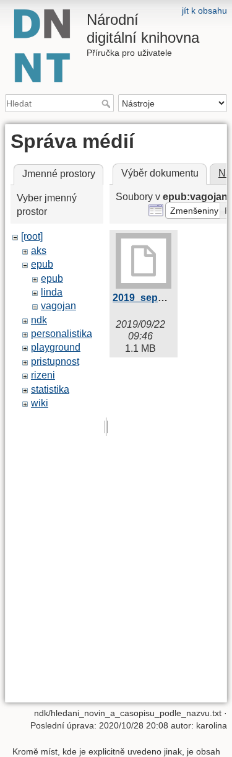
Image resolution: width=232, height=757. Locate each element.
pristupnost (55, 361)
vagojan (58, 305)
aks (38, 250)
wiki (39, 403)
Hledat (107, 103)
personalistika (61, 333)
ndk (39, 320)
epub (42, 264)
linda (51, 292)
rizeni (43, 375)
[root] (32, 236)
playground (55, 347)
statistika (50, 389)
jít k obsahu (204, 10)
